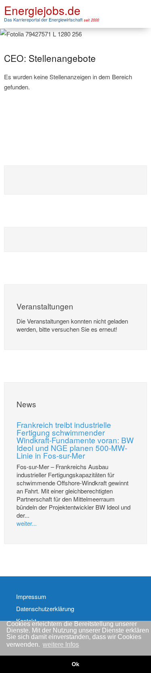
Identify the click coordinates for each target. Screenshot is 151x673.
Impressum (31, 597)
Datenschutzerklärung (45, 609)
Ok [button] (75, 664)
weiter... (27, 523)
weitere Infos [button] (61, 644)
